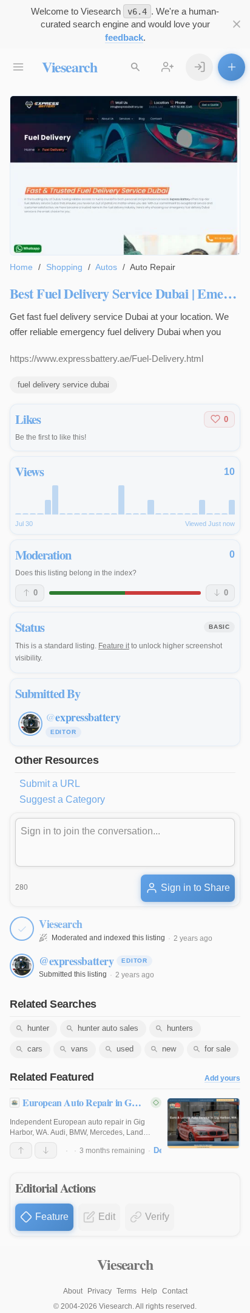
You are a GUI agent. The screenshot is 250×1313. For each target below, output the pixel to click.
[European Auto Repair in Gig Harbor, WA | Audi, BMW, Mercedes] (203, 1123)
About (73, 1291)
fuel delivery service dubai (63, 384)
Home (21, 267)
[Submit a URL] (231, 67)
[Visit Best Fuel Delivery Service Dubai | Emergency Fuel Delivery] (125, 175)
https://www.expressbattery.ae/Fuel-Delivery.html (106, 358)
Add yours (222, 1079)
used (125, 1048)
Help (149, 1291)
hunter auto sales (108, 1028)
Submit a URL (49, 783)
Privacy (99, 1291)
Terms (127, 1291)
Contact (174, 1291)
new (169, 1048)
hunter (38, 1028)
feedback (124, 37)
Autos (106, 267)
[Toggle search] (135, 67)
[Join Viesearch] (167, 67)
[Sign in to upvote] (21, 1150)
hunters (180, 1028)
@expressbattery (76, 961)
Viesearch (69, 66)
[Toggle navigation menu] (18, 67)
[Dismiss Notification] (236, 24)
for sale (217, 1048)
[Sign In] (199, 67)
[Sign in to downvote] (46, 1150)
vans (79, 1048)
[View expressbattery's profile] (22, 966)
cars (34, 1048)
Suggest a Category (62, 799)
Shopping (64, 267)
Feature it (113, 646)
